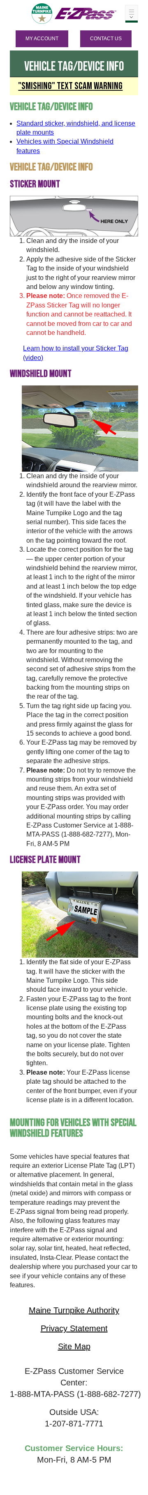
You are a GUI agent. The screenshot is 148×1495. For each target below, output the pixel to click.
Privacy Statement (74, 1328)
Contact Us (106, 38)
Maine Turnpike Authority (74, 1310)
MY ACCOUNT (41, 38)
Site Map (74, 1346)
